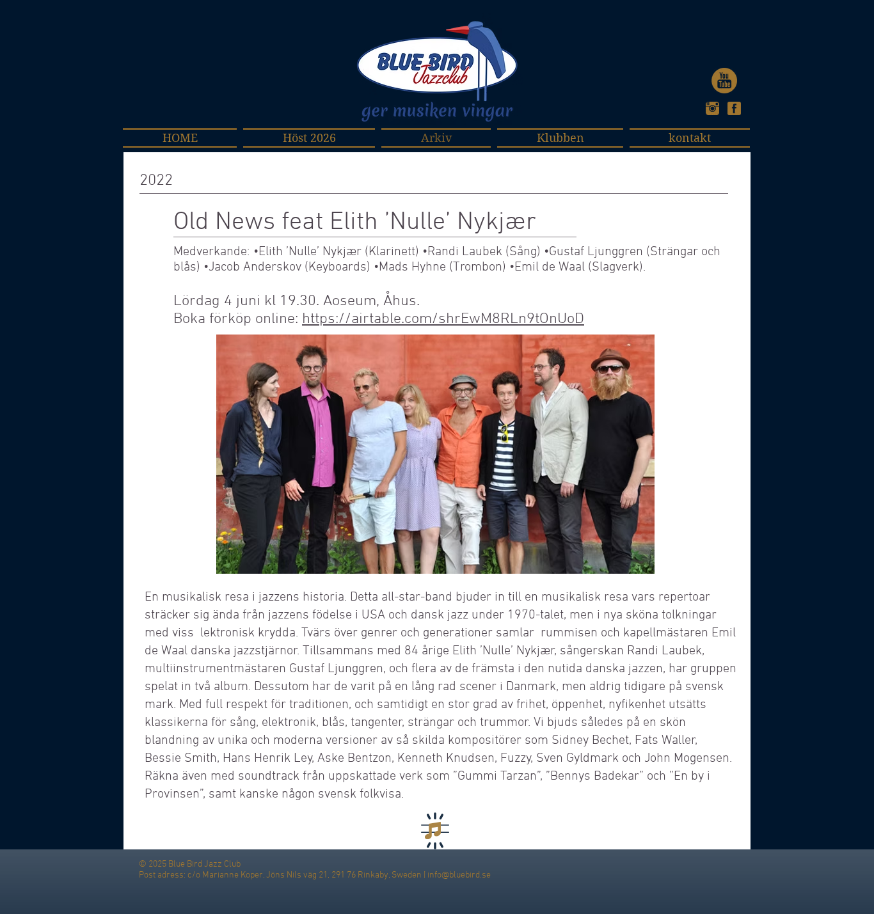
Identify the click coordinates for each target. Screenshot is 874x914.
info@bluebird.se (459, 875)
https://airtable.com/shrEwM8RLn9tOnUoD (443, 319)
